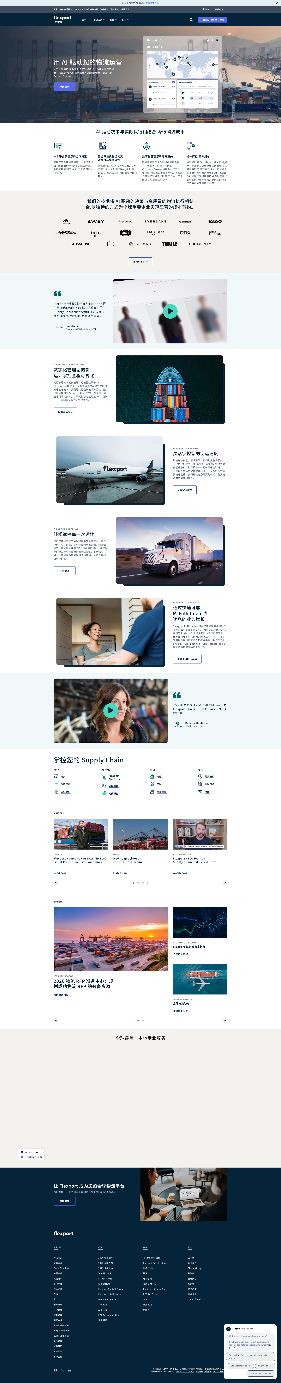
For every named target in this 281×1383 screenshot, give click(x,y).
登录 (207, 9)
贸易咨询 (58, 1263)
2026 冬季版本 (105, 1257)
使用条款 (199, 1371)
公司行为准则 (194, 1299)
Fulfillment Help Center (156, 1289)
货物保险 (58, 1351)
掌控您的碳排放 (61, 1325)
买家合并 (58, 1320)
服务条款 (192, 1294)
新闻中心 (192, 1273)
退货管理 (58, 1341)
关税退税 (58, 1278)
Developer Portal (107, 1299)
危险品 (146, 1309)
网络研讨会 (148, 1268)
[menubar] (133, 19)
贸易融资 (58, 1346)
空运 (56, 1299)
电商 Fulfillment (62, 1330)
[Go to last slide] (56, 882)
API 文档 (102, 1309)
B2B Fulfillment (62, 1335)
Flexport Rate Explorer (155, 1263)
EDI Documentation (109, 1315)
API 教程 (102, 1304)
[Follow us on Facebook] (55, 1370)
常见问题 (102, 1320)
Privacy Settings (220, 1371)
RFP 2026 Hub (150, 1294)
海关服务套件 (105, 1273)
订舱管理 (58, 1315)
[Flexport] (63, 19)
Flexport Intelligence (109, 1294)
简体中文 (219, 9)
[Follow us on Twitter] (62, 1370)
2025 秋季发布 (105, 1263)
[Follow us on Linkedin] (69, 1370)
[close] (277, 3)
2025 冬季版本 (105, 1268)
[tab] (133, 882)
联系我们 (192, 1283)
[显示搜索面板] (191, 20)
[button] (170, 311)
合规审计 (58, 1283)
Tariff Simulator (62, 1268)
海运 (56, 1294)
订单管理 (58, 1309)
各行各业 (58, 1356)
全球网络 (192, 1278)
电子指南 (147, 1278)
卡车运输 (58, 1304)
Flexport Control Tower (110, 1289)
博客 (145, 1273)
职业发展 (192, 1263)
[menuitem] (85, 19)
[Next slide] (224, 882)
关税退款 (58, 1273)
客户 (145, 1299)
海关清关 (58, 1257)
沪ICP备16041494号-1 (185, 1371)
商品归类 (58, 1289)
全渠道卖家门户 (106, 1283)
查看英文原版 (152, 2)
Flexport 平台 (105, 1278)
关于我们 (192, 1257)
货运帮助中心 (149, 1283)
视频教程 (147, 1304)
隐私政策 (192, 1289)
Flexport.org (194, 1268)
